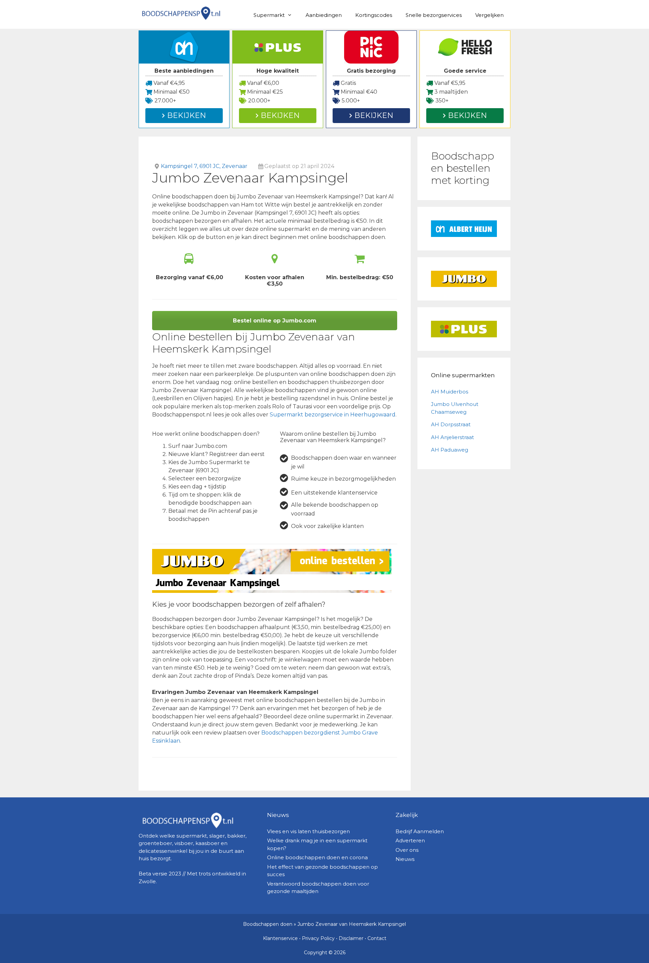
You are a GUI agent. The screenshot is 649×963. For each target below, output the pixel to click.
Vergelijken (489, 15)
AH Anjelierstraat (452, 437)
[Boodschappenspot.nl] (181, 12)
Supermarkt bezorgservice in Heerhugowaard (332, 414)
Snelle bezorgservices (434, 15)
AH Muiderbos (449, 391)
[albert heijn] (464, 228)
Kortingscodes (373, 15)
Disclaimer (351, 938)
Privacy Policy (318, 938)
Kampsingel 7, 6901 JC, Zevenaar (204, 166)
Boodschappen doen (267, 924)
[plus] (464, 329)
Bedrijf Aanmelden (419, 831)
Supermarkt (269, 15)
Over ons (406, 850)
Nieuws (404, 859)
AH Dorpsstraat (451, 424)
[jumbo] (464, 279)
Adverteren (410, 840)
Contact (376, 938)
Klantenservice (280, 938)
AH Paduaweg (449, 450)
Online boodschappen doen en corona (317, 857)
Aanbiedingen (324, 15)
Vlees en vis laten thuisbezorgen (308, 831)
